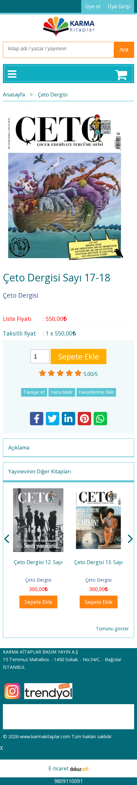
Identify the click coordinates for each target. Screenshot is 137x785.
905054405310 (55, 675)
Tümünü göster (112, 629)
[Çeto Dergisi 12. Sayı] (38, 492)
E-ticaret (58, 768)
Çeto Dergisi (38, 580)
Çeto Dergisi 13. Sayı (98, 562)
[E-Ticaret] (79, 768)
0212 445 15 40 (19, 675)
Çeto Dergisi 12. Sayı (38, 562)
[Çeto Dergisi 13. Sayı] (98, 492)
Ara (123, 49)
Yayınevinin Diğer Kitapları (39, 471)
